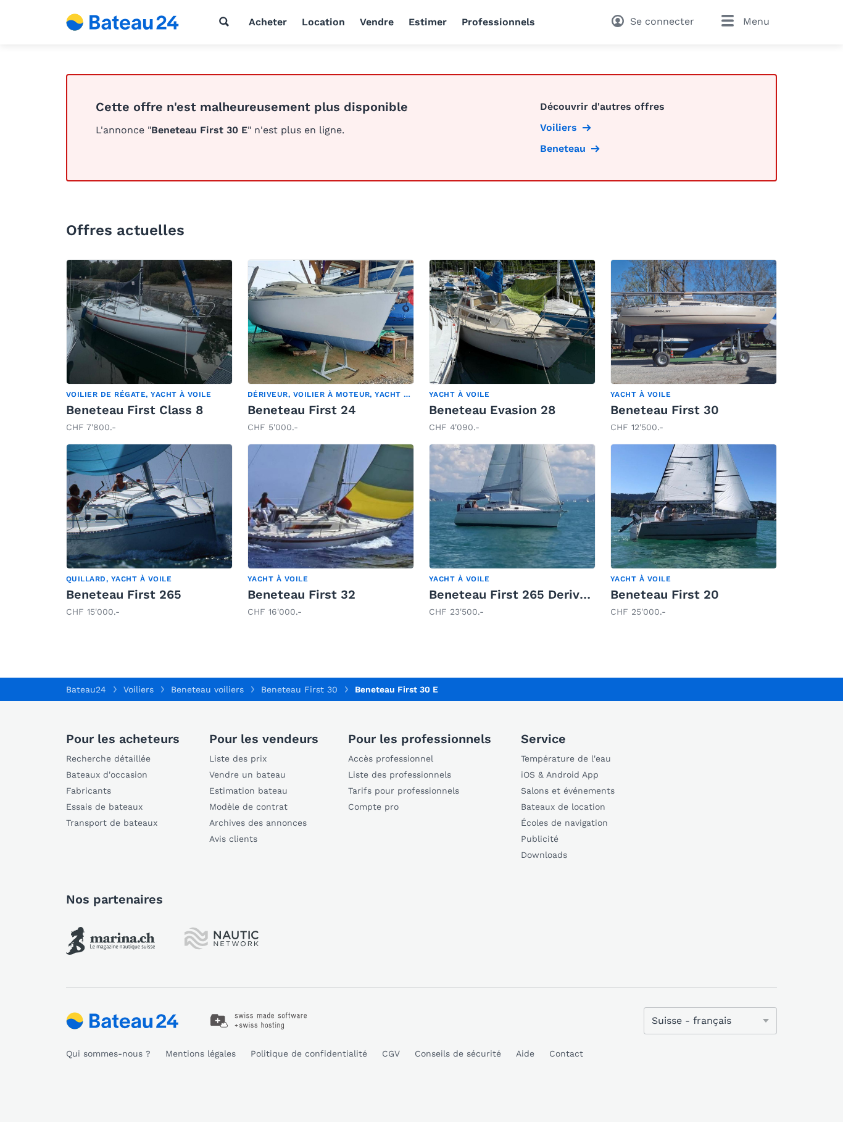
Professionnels (498, 22)
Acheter (268, 22)
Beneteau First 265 (123, 594)
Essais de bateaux (104, 807)
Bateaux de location (563, 807)
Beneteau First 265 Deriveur (514, 594)
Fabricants (88, 791)
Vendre (377, 22)
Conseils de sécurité (458, 1053)
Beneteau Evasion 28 (492, 409)
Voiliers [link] (558, 127)
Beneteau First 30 (664, 409)
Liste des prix (238, 758)
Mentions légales (200, 1053)
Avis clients (233, 839)
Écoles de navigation (564, 823)
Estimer (428, 22)
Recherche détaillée (108, 758)
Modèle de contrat (248, 807)
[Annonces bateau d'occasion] (123, 22)
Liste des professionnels (399, 774)
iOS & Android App (560, 774)
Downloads (544, 855)
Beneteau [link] (563, 148)
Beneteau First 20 (664, 594)
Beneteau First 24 (301, 409)
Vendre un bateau (247, 774)
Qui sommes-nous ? (108, 1053)
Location (323, 22)
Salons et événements (568, 791)
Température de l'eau (566, 758)
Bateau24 (86, 689)
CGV (391, 1053)
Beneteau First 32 (301, 594)
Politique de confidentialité (309, 1053)
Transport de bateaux (111, 823)
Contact (566, 1053)
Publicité (540, 839)
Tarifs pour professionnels (403, 791)
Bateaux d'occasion (106, 774)
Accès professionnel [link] (390, 758)
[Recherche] (226, 21)
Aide (525, 1053)
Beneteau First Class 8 (134, 409)
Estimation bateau (248, 791)
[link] (149, 346)
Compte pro (373, 807)
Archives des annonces (258, 823)
